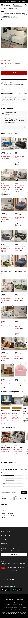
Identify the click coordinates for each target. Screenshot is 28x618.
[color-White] (2, 194)
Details (18, 63)
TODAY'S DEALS (5, 1)
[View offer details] (14, 113)
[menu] (2, 5)
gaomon (3, 11)
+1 (9, 194)
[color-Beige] (18, 225)
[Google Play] (17, 589)
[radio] (15, 164)
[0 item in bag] (26, 5)
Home (5, 8)
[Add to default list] (12, 137)
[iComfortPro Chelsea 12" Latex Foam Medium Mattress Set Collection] (6, 400)
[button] (14, 40)
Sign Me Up (14, 554)
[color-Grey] (18, 164)
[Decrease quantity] (2, 68)
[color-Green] (20, 225)
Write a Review (23, 469)
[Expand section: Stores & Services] (14, 540)
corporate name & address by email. (14, 614)
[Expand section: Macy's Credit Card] (14, 536)
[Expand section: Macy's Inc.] (14, 544)
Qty (5, 66)
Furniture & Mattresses (12, 8)
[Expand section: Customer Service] (14, 532)
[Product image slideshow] (14, 40)
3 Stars (3, 481)
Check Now (18, 570)
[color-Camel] (27, 421)
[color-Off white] (18, 333)
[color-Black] (16, 164)
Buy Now (14, 77)
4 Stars (3, 478)
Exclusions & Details (11, 570)
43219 (10, 82)
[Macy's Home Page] (7, 5)
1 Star (3, 486)
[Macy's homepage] (1, 8)
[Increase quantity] (8, 68)
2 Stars (3, 483)
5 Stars (3, 475)
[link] (7, 155)
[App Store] (5, 589)
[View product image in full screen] (3, 51)
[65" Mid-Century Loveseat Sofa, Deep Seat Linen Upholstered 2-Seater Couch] (20, 174)
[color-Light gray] (16, 333)
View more (4, 104)
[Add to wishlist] (24, 23)
